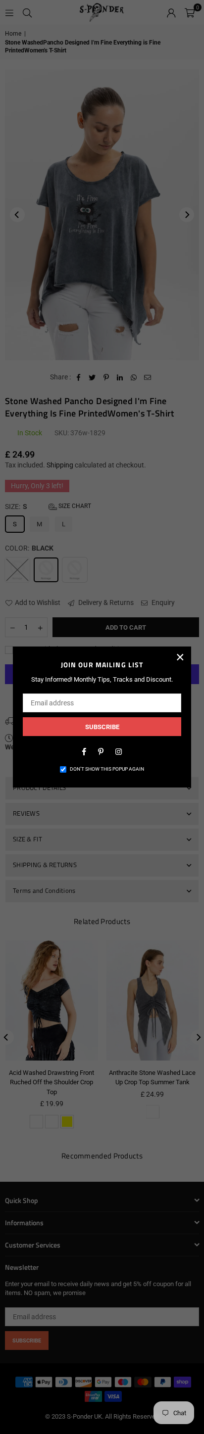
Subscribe (102, 727)
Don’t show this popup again (107, 769)
